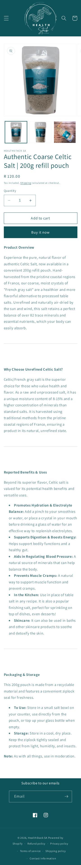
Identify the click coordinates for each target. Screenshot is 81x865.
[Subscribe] (66, 796)
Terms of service (30, 851)
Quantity (10, 190)
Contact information (43, 858)
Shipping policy (55, 851)
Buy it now (40, 232)
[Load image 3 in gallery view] (65, 132)
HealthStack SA (37, 837)
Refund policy (36, 843)
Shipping (25, 182)
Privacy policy (59, 843)
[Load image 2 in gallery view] (40, 132)
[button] (6, 18)
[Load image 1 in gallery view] (16, 132)
